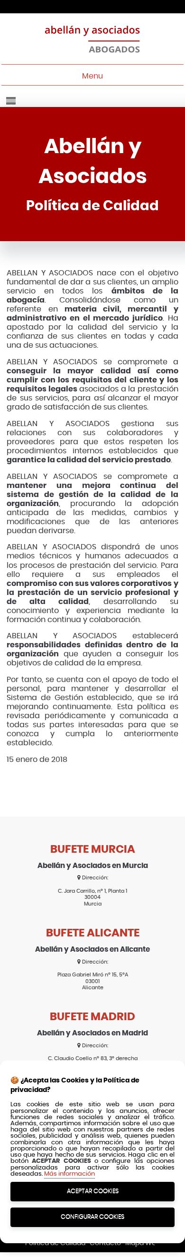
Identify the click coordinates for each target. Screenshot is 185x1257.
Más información (69, 1174)
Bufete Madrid (92, 1017)
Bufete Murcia (92, 849)
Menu (92, 76)
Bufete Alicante (92, 933)
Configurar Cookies (92, 1217)
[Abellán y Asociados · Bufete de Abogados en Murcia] (92, 38)
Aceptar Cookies (93, 1191)
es (11, 101)
